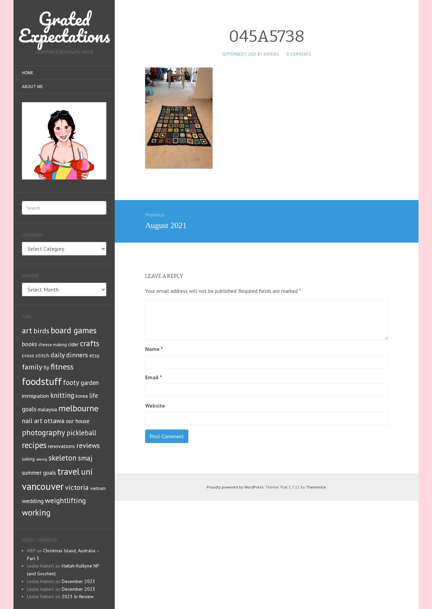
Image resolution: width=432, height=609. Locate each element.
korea (82, 395)
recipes (34, 445)
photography (43, 432)
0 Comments (299, 54)
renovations (61, 446)
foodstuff (42, 381)
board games (74, 330)
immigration (35, 395)
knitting (62, 395)
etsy (94, 355)
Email (153, 377)
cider (73, 344)
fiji (46, 367)
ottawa (54, 420)
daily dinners (69, 355)
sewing (41, 459)
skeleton (63, 458)
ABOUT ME (32, 86)
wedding (33, 501)
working (36, 512)
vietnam (98, 488)
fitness (62, 366)
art (27, 330)
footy (71, 382)
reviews (88, 445)
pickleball (81, 432)
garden (90, 383)
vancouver (43, 486)
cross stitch (35, 355)
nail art (32, 421)
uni (87, 471)
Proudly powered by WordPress (235, 487)
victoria (77, 487)
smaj (85, 458)
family (32, 366)
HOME (27, 73)
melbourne (78, 408)
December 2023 (78, 581)
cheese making (52, 345)
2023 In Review (77, 596)
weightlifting (65, 500)
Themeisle (316, 487)
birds (41, 330)
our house (77, 421)
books (29, 344)
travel (68, 471)
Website (155, 405)
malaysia (47, 409)
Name (154, 348)
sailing (28, 459)
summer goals (39, 472)
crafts (89, 343)
